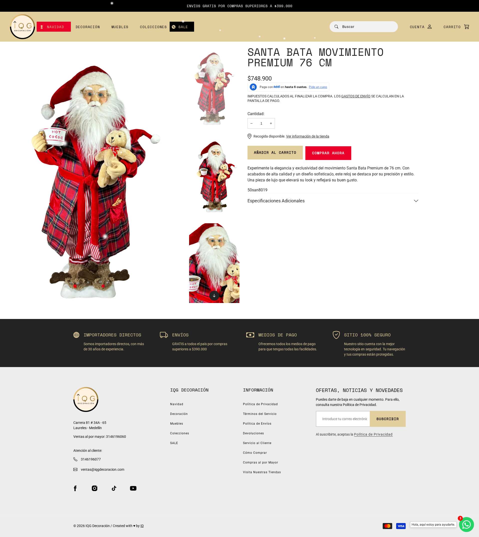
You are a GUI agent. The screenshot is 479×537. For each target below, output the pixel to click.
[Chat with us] (466, 524)
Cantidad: (255, 113)
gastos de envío (355, 96)
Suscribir (387, 418)
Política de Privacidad (260, 404)
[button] (454, 26)
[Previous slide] (214, 54)
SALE (183, 26)
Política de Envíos (257, 423)
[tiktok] (114, 488)
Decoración (88, 26)
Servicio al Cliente (257, 443)
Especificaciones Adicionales (276, 200)
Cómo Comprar (255, 453)
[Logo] (22, 26)
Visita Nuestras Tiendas (262, 472)
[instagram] (94, 488)
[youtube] (133, 488)
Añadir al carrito (275, 152)
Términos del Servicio (260, 414)
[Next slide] (214, 296)
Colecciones (153, 26)
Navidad (55, 26)
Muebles (120, 26)
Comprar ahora (328, 152)
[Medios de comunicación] (95, 175)
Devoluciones (253, 433)
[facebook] (75, 488)
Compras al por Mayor (260, 462)
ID (142, 526)
